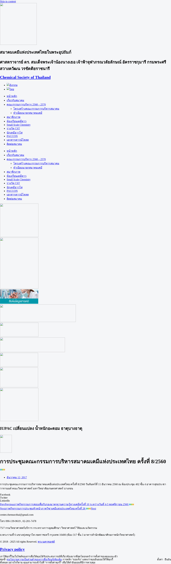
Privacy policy (12, 549)
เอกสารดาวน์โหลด (18, 139)
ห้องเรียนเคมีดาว (16, 121)
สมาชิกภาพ (13, 117)
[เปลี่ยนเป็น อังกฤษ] (12, 85)
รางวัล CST (13, 128)
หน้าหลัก (12, 96)
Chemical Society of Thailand (25, 77)
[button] (85, 494)
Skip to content (8, 1)
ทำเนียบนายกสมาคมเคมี (27, 112)
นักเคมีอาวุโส (15, 132)
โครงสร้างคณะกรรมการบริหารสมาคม (36, 108)
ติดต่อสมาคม (14, 144)
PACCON (12, 136)
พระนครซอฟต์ (46, 541)
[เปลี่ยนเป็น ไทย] (10, 89)
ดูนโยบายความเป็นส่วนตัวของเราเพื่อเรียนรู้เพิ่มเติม (34, 559)
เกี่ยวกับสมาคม (15, 100)
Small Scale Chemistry (19, 124)
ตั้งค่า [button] (160, 559)
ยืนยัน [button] (168, 559)
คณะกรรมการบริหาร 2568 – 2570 (26, 104)
